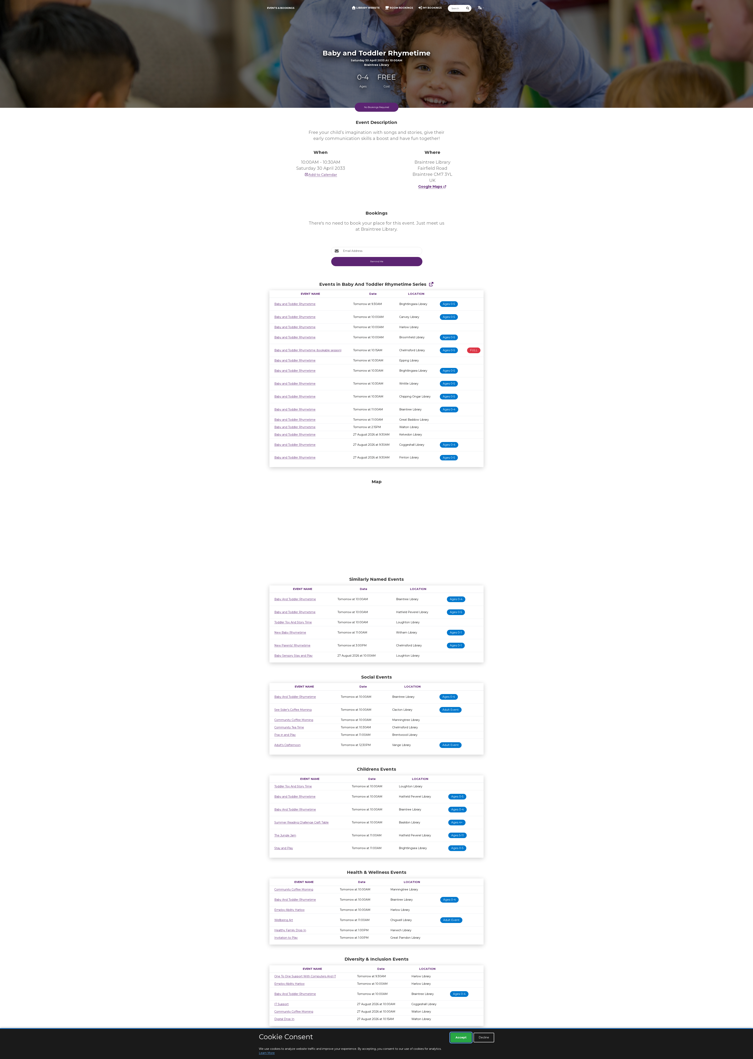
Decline (484, 1037)
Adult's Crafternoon (287, 745)
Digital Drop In (284, 1019)
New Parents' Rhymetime (292, 645)
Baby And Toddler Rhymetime (295, 599)
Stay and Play (283, 848)
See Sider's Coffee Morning (293, 709)
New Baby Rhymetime (290, 632)
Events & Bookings (280, 7)
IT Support (281, 1004)
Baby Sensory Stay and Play (293, 655)
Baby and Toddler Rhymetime (295, 304)
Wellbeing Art (283, 920)
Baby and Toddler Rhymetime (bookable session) (307, 350)
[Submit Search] (468, 8)
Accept (461, 1037)
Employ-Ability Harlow (289, 910)
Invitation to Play (286, 937)
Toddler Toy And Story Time (293, 622)
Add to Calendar (322, 174)
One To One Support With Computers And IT (305, 976)
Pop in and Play (285, 735)
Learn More (267, 1053)
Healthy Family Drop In (290, 930)
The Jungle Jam (285, 835)
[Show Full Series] (431, 284)
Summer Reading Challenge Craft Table (301, 822)
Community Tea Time (289, 727)
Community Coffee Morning (293, 720)
